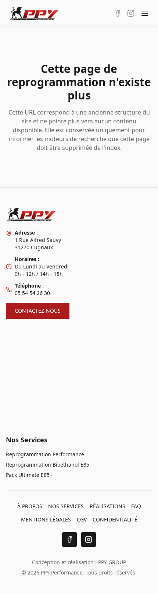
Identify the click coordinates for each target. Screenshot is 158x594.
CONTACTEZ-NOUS (38, 310)
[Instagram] (88, 539)
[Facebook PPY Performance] (117, 13)
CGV (82, 519)
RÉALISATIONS (107, 506)
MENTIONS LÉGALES (46, 519)
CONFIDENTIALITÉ (115, 519)
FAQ (136, 506)
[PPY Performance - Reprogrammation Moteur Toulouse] (34, 13)
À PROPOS (29, 506)
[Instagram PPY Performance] (130, 13)
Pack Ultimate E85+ (29, 474)
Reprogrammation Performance (45, 454)
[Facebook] (69, 539)
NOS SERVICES (66, 506)
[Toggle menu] (144, 13)
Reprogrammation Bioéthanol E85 (47, 464)
